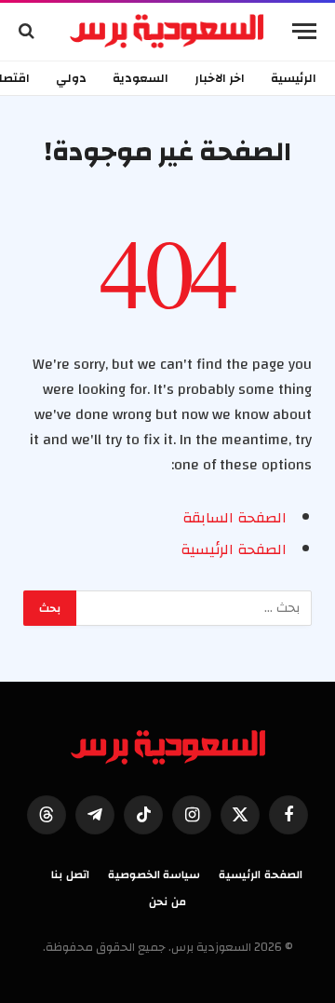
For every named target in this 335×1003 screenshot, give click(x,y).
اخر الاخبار (219, 78)
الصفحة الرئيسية (234, 549)
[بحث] (28, 31)
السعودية (140, 78)
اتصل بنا (70, 874)
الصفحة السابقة (234, 518)
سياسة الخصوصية (154, 874)
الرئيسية (293, 78)
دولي (71, 78)
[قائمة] (304, 31)
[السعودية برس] (167, 31)
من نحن (167, 901)
